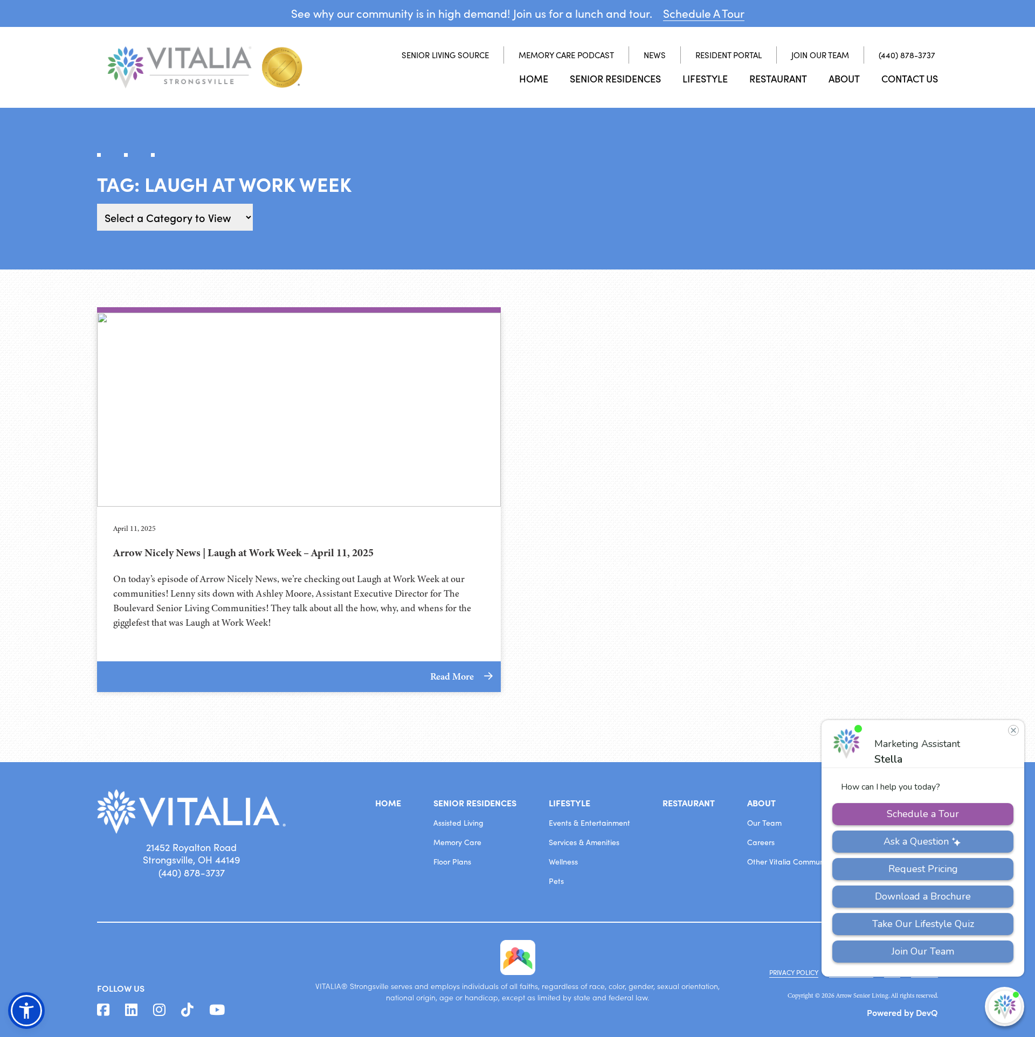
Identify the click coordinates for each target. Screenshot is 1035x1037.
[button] (26, 1010)
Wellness (563, 861)
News (655, 55)
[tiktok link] (187, 1010)
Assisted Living (458, 823)
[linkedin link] (131, 1010)
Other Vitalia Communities (792, 861)
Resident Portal (728, 55)
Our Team (764, 823)
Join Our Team (820, 55)
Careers (761, 842)
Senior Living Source (445, 55)
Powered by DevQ (902, 1012)
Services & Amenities (584, 842)
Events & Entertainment (589, 823)
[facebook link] (103, 1010)
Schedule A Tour (703, 13)
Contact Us (909, 78)
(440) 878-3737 (907, 55)
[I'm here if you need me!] (1004, 1006)
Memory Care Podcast (566, 55)
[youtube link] (217, 1010)
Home (533, 78)
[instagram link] (159, 1010)
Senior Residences (615, 78)
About (844, 78)
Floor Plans (452, 861)
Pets (556, 881)
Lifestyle (705, 78)
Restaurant (778, 78)
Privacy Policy (793, 972)
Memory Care (457, 842)
